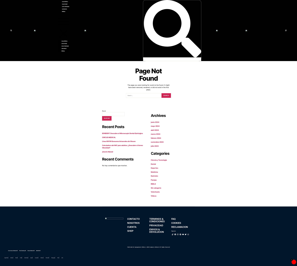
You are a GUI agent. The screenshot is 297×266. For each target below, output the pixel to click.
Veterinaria (155, 192)
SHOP (130, 231)
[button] (64, 27)
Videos (153, 196)
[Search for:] (143, 95)
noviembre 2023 (157, 142)
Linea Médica (65, 1)
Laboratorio (64, 9)
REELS (153, 184)
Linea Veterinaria (65, 6)
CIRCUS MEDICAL (109, 137)
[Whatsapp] (188, 234)
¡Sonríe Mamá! (107, 152)
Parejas (154, 180)
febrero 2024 (156, 138)
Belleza (63, 11)
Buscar (104, 111)
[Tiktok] (172, 234)
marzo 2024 (155, 134)
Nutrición (154, 176)
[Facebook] (175, 234)
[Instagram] (177, 234)
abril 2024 (155, 130)
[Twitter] (185, 234)
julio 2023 (155, 146)
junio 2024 (155, 122)
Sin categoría (156, 188)
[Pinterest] (180, 234)
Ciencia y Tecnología (159, 160)
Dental (153, 164)
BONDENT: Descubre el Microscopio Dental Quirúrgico (122, 133)
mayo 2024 (155, 126)
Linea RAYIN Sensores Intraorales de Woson (119, 141)
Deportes (154, 168)
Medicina (154, 172)
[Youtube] (183, 234)
